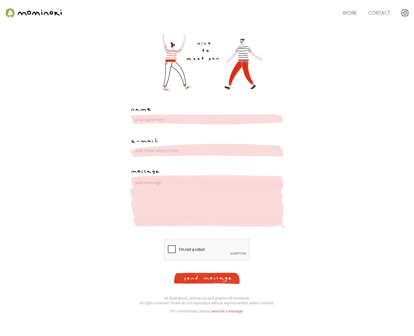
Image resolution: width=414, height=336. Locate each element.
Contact (379, 13)
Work (349, 13)
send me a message (227, 311)
